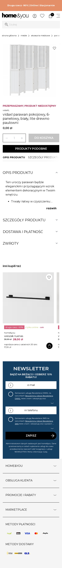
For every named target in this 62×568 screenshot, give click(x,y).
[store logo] (15, 16)
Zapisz (31, 435)
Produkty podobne (31, 148)
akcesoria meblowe (40, 35)
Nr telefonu (31, 410)
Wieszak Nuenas (13, 336)
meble (24, 35)
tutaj (45, 452)
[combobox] (31, 24)
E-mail (31, 385)
